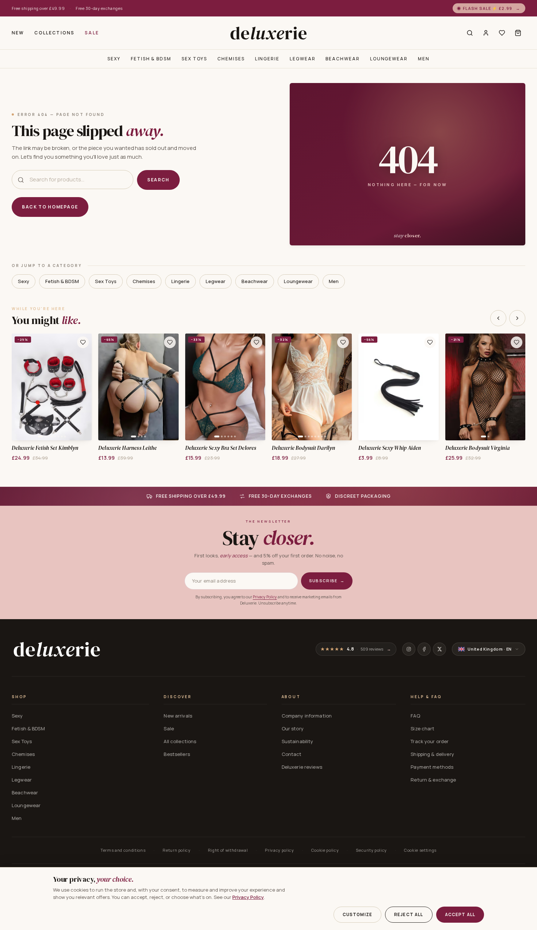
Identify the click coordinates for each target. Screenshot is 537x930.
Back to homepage (50, 207)
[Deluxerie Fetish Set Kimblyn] (52, 387)
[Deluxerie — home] (268, 33)
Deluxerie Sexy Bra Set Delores (220, 448)
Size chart (422, 728)
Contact (292, 754)
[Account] (486, 33)
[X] (439, 649)
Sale (92, 33)
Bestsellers (177, 754)
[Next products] (517, 318)
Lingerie (267, 59)
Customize (357, 914)
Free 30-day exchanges (99, 8)
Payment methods (432, 767)
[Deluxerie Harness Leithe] (138, 387)
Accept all (460, 914)
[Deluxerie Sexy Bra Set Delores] (225, 387)
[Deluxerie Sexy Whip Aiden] (398, 387)
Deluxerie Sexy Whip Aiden (389, 448)
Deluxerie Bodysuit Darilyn (303, 448)
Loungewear (389, 59)
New (18, 33)
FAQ (415, 715)
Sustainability (297, 741)
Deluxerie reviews (302, 767)
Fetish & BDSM (151, 59)
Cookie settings (420, 850)
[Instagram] (408, 649)
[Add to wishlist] (83, 342)
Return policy (177, 850)
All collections (180, 741)
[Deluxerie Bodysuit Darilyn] (312, 387)
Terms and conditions (122, 850)
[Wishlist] (502, 33)
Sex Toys (194, 59)
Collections (54, 33)
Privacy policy (279, 850)
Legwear (302, 59)
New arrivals (178, 715)
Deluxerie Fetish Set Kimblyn (45, 448)
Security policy (371, 850)
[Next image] (84, 387)
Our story (293, 728)
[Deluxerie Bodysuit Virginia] (485, 387)
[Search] (469, 33)
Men (424, 59)
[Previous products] (498, 318)
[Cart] (518, 33)
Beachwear (342, 59)
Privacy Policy (265, 596)
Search (158, 180)
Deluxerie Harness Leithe (127, 448)
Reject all (408, 914)
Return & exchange (433, 779)
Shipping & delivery (432, 754)
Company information (307, 715)
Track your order (430, 741)
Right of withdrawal (228, 850)
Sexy (114, 59)
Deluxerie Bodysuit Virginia (477, 448)
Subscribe (326, 580)
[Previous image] (20, 387)
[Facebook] (424, 649)
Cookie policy (325, 850)
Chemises (230, 59)
